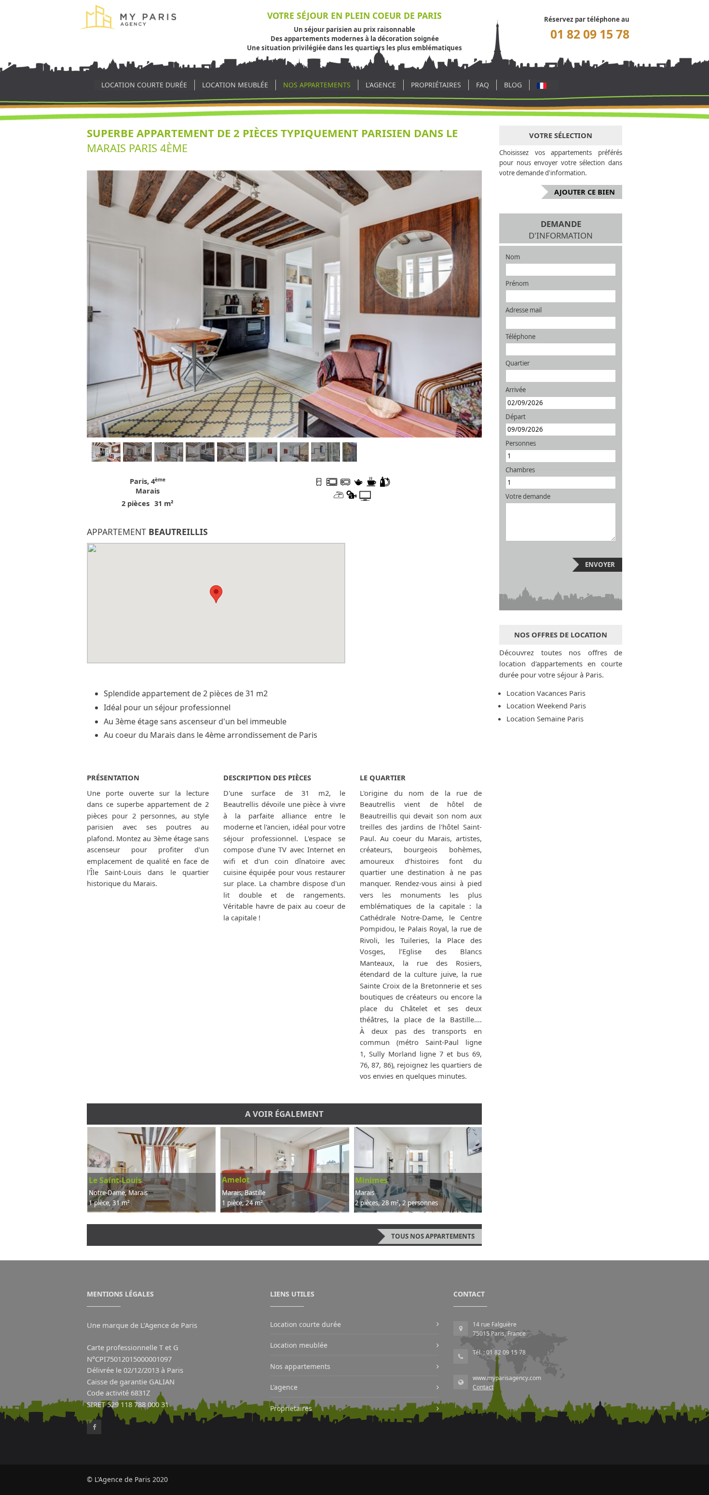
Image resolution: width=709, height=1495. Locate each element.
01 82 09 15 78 (589, 34)
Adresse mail (523, 310)
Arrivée (515, 389)
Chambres (520, 469)
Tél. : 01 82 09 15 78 (499, 1352)
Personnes (520, 443)
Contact (483, 1387)
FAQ (482, 84)
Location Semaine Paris (545, 718)
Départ (515, 416)
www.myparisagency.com (507, 1378)
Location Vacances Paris (546, 693)
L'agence (381, 84)
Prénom (517, 283)
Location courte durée (144, 84)
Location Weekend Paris (546, 705)
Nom (512, 257)
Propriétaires (436, 84)
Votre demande (527, 496)
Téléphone (520, 336)
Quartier (517, 363)
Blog (513, 84)
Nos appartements (317, 84)
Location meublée (235, 84)
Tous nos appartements (433, 1236)
